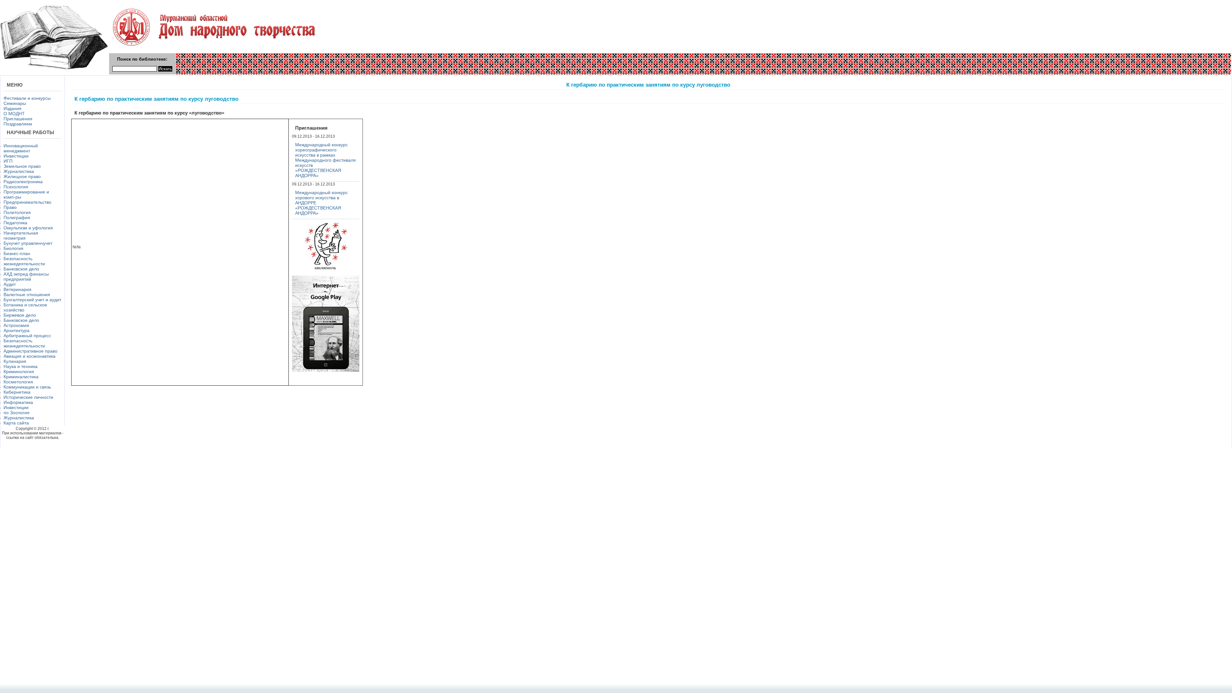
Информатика (18, 402)
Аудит (10, 284)
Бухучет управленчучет (28, 243)
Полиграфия (17, 217)
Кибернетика (17, 392)
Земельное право (22, 166)
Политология (17, 212)
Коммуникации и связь (27, 386)
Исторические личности (28, 397)
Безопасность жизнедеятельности (24, 261)
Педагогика (15, 222)
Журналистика (19, 171)
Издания (12, 108)
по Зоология (17, 412)
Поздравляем (18, 123)
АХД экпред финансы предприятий (26, 276)
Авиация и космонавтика (30, 356)
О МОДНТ (14, 113)
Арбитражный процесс (27, 335)
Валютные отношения (27, 294)
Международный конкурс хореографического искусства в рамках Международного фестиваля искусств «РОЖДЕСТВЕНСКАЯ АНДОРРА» (325, 160)
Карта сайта (16, 422)
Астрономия (16, 325)
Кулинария (15, 361)
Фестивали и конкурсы (27, 98)
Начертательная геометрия (21, 235)
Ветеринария (17, 289)
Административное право (30, 351)
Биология (13, 248)
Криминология (19, 371)
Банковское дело (21, 268)
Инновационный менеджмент (21, 148)
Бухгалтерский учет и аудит (32, 299)
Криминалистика (21, 376)
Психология (16, 186)
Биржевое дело (20, 315)
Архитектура (17, 330)
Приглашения (18, 118)
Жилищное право (22, 176)
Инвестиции (16, 155)
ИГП (8, 161)
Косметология (18, 381)
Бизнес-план (17, 253)
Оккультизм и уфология (28, 227)
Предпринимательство (27, 202)
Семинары (15, 103)
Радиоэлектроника (23, 181)
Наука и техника (21, 366)
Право (10, 207)
